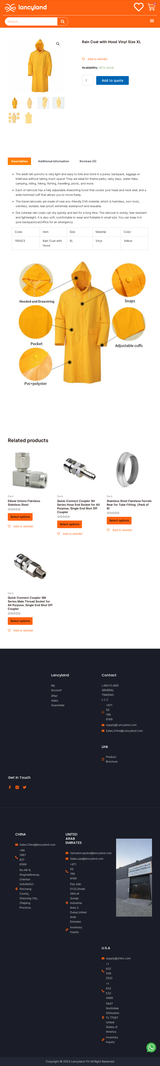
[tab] (19, 161)
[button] (152, 20)
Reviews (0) (88, 161)
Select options (20, 517)
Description (19, 161)
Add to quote (112, 80)
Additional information (53, 161)
